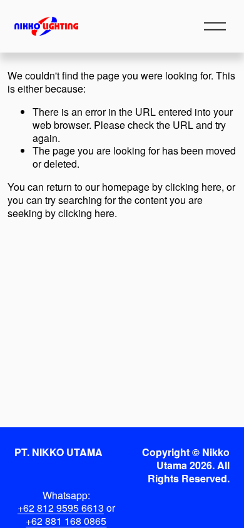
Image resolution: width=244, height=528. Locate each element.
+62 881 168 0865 (66, 521)
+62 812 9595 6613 (61, 508)
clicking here (193, 187)
